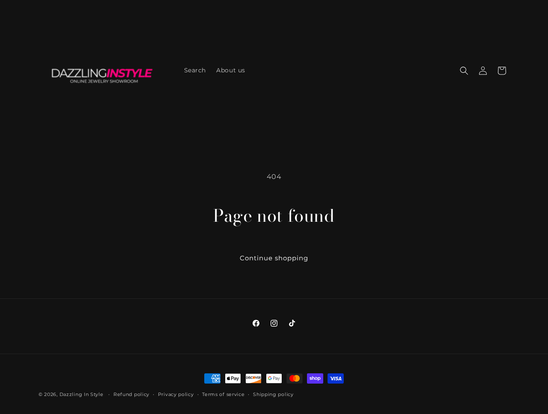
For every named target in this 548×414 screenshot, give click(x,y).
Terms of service (223, 394)
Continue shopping (274, 258)
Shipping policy (273, 394)
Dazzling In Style (82, 394)
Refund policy (131, 394)
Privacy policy (176, 394)
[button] (464, 70)
